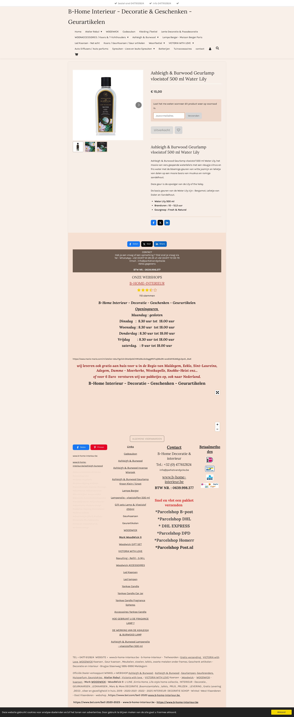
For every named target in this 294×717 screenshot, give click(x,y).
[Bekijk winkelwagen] (76, 54)
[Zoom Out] (217, 429)
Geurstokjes (95, 677)
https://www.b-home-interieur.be (177, 702)
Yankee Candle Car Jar (130, 593)
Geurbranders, (205, 672)
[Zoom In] (217, 424)
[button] (78, 146)
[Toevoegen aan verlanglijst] (178, 130)
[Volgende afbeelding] (139, 105)
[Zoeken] (217, 48)
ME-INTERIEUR (151, 283)
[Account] (210, 49)
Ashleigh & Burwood (130, 460)
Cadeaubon (130, 453)
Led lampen (130, 579)
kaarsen (78, 681)
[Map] (147, 411)
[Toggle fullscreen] (217, 392)
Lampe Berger (130, 490)
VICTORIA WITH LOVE (130, 551)
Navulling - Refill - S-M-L (130, 558)
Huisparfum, (80, 677)
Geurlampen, (188, 672)
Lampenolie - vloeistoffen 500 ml (130, 497)
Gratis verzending (191, 657)
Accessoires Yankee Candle (130, 611)
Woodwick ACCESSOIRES (130, 565)
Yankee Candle (130, 586)
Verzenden (193, 115)
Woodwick (187, 677)
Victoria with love (132, 677)
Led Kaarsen (130, 572)
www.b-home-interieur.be (174, 479)
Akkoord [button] (281, 712)
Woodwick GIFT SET (130, 544)
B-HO (134, 283)
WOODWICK (130, 530)
